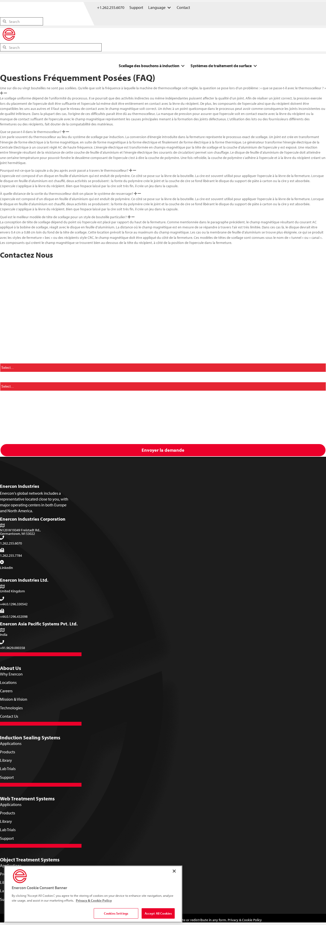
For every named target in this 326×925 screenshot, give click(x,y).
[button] (163, 90)
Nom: (6, 284)
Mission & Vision (13, 699)
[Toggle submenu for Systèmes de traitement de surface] (255, 66)
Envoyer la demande (163, 450)
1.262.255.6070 (11, 543)
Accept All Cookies (158, 913)
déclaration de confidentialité (254, 426)
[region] (93, 893)
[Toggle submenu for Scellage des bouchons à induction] (183, 66)
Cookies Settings (116, 913)
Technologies (11, 707)
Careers (6, 690)
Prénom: (9, 265)
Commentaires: (13, 397)
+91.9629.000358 (12, 647)
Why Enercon (11, 674)
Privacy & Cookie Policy (245, 920)
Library (6, 760)
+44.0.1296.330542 (14, 604)
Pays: (6, 359)
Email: (7, 322)
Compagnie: (12, 303)
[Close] (174, 871)
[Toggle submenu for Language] (169, 7)
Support (7, 777)
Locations (8, 682)
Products (7, 751)
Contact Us (9, 716)
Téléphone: (11, 340)
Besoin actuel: (14, 378)
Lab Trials (8, 768)
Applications (10, 743)
